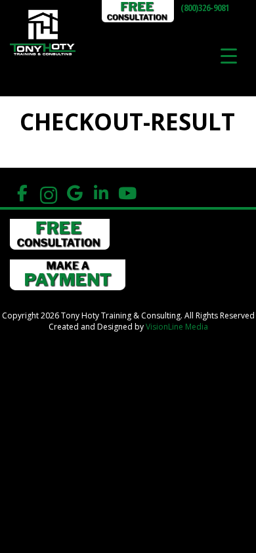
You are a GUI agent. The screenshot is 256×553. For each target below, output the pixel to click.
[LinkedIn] (101, 193)
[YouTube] (127, 193)
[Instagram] (48, 193)
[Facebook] (22, 193)
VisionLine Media (177, 326)
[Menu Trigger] (229, 56)
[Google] (74, 193)
